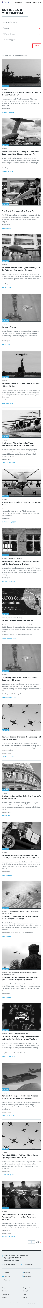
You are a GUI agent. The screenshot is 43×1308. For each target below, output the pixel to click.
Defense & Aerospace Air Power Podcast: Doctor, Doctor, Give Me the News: (20, 1097)
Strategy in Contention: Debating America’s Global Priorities (21, 797)
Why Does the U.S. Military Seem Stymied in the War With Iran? (21, 93)
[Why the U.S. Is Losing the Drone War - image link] (21, 191)
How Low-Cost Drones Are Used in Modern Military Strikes (21, 385)
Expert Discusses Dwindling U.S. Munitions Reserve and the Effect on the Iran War (20, 153)
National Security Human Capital (18, 911)
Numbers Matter (9, 327)
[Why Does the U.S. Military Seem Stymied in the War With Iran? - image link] (21, 72)
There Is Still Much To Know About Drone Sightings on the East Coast (20, 1156)
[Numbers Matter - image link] (21, 307)
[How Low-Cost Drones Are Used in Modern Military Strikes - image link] (21, 364)
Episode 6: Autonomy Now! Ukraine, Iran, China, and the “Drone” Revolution (20, 978)
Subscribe (26, 1291)
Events (4, 1291)
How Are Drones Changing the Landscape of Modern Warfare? (21, 738)
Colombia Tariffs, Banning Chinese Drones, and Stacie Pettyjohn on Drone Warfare (20, 1038)
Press (24, 1294)
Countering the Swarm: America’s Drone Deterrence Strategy (19, 679)
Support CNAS (27, 1288)
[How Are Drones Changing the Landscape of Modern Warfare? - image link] (21, 717)
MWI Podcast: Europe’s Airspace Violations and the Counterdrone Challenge (21, 563)
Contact (25, 1297)
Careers (4, 1297)
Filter (37, 46)
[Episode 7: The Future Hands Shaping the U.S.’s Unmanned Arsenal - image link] (21, 894)
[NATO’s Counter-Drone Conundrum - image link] (21, 601)
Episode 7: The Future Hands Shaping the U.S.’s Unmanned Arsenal (20, 917)
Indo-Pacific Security (15, 972)
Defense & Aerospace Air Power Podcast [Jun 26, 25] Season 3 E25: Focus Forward (20, 856)
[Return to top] (39, 1304)
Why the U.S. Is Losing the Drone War (18, 211)
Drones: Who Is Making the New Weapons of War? (21, 503)
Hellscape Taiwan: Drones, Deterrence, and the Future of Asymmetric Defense (21, 269)
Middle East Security (8, 974)
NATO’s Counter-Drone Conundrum (17, 621)
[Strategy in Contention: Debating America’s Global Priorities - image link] (21, 776)
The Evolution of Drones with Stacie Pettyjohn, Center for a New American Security (18, 1216)
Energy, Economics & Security (18, 1033)
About (4, 1288)
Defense (4, 89)
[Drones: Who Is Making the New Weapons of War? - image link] (21, 482)
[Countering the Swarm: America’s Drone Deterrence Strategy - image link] (21, 657)
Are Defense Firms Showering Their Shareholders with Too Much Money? (18, 444)
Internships (5, 1294)
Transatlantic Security (15, 558)
